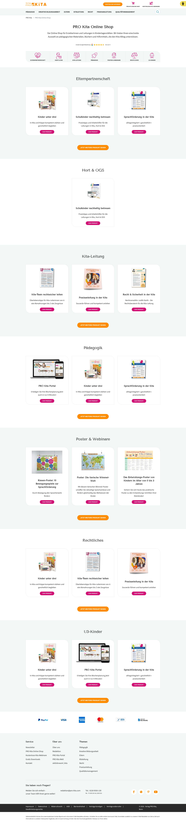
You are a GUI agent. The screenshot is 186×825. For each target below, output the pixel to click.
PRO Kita (29, 18)
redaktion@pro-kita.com (70, 790)
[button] (183, 3)
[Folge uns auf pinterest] (148, 792)
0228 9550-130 (95, 790)
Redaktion (57, 751)
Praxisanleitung (104, 12)
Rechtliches (93, 540)
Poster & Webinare (93, 439)
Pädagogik (30, 12)
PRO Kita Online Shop (34, 751)
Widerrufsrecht (56, 806)
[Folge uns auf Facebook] (134, 792)
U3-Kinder (93, 631)
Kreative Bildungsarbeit (49, 12)
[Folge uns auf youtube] (156, 792)
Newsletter (30, 747)
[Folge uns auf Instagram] (141, 792)
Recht (90, 12)
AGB (68, 806)
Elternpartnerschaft (93, 78)
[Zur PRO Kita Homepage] (36, 4)
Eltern (67, 12)
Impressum (30, 806)
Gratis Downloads (33, 759)
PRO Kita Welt (58, 759)
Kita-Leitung (93, 256)
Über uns (56, 747)
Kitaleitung (79, 12)
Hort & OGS (93, 170)
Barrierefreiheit (79, 806)
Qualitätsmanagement (125, 12)
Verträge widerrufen (114, 806)
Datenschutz (42, 806)
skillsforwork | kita (60, 763)
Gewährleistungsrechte (34, 809)
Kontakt (29, 763)
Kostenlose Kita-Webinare (36, 755)
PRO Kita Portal (59, 755)
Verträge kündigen (95, 806)
